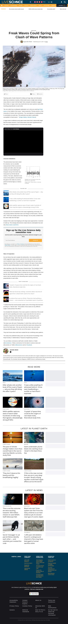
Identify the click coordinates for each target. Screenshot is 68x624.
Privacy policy (14, 606)
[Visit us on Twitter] (32, 2)
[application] (23, 141)
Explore (53, 5)
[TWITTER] (11, 352)
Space (40, 5)
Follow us (33, 94)
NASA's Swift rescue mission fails (35, 8)
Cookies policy (27, 606)
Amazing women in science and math (40, 567)
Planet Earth (33, 5)
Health (20, 5)
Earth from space (28, 563)
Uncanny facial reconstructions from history (39, 576)
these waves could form (12, 225)
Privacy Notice (7, 245)
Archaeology (14, 5)
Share (7, 94)
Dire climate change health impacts (16, 8)
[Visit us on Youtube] (37, 2)
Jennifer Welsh (28, 41)
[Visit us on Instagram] (35, 2)
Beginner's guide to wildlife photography (52, 564)
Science (26, 5)
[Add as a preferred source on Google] (34, 593)
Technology (46, 5)
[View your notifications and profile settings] (61, 2)
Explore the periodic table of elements (40, 571)
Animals (6, 5)
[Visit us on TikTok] (41, 2)
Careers (12, 610)
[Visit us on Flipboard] (39, 2)
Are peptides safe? (51, 8)
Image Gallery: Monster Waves (27, 117)
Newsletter (41, 94)
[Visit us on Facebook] (30, 2)
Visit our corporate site (36, 589)
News (46, 41)
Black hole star (63, 8)
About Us (38, 600)
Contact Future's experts (25, 602)
